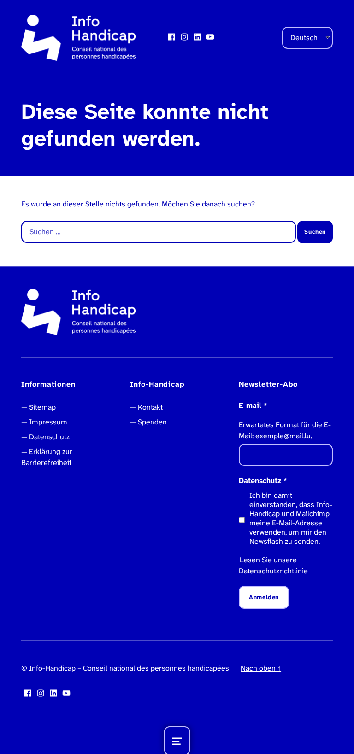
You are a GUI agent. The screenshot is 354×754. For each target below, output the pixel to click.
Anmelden (264, 597)
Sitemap (42, 407)
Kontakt (150, 407)
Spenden (152, 422)
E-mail (253, 405)
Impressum (48, 422)
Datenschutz (49, 437)
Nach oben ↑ (261, 668)
